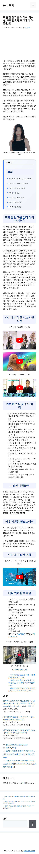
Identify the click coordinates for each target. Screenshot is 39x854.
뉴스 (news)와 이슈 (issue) (17, 745)
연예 (14, 748)
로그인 (23, 783)
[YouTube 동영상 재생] (19, 340)
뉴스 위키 (8, 5)
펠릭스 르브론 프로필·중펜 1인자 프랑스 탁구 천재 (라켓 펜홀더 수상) (21, 683)
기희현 (8, 748)
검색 (5, 819)
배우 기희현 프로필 (15, 207)
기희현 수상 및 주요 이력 (17, 188)
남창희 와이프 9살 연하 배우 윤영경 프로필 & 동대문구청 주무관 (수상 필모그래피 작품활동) (19, 764)
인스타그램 (21, 634)
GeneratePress (29, 851)
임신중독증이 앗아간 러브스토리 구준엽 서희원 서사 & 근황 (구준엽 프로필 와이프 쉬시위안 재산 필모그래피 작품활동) (19, 703)
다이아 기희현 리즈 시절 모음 (18, 183)
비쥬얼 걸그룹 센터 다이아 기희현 (20, 179)
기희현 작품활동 (14, 193)
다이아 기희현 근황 (15, 202)
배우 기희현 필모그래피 (16, 197)
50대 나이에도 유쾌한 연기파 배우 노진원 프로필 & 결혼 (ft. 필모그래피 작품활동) (19, 754)
